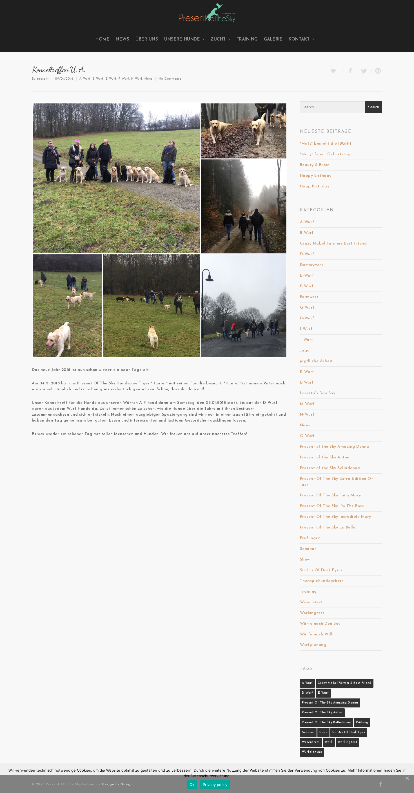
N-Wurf (307, 415)
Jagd (305, 350)
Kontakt (299, 39)
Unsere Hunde (182, 39)
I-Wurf (306, 329)
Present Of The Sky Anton (322, 712)
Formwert (309, 297)
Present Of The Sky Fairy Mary (330, 495)
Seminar (308, 549)
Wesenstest (311, 602)
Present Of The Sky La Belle (328, 527)
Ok (192, 784)
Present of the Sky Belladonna (330, 468)
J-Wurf (306, 340)
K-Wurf (307, 372)
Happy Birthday (315, 176)
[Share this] (350, 71)
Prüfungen (310, 538)
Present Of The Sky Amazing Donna (330, 702)
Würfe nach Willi (317, 634)
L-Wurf (307, 382)
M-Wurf (307, 404)
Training (247, 39)
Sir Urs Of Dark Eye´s (321, 570)
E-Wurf (111, 78)
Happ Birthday (315, 186)
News (122, 39)
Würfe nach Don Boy (320, 624)
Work (329, 742)
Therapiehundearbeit (321, 581)
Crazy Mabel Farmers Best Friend (333, 243)
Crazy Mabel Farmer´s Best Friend (344, 683)
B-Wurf (98, 78)
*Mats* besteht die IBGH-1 (325, 144)
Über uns (146, 39)
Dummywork (312, 265)
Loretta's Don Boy (317, 393)
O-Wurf (307, 436)
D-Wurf (307, 254)
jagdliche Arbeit (316, 361)
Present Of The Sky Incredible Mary (335, 517)
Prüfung (362, 722)
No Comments (170, 78)
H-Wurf (137, 78)
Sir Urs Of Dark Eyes (348, 732)
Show (305, 559)
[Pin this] (376, 71)
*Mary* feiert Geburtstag (325, 154)
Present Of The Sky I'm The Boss (332, 506)
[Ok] (407, 778)
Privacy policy (215, 784)
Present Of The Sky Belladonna (326, 722)
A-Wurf (85, 78)
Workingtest (312, 613)
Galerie (273, 39)
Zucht (218, 39)
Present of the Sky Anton (325, 457)
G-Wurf (307, 308)
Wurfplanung (313, 645)
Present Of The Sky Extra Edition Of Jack (336, 482)
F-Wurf (124, 78)
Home (102, 39)
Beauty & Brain (315, 165)
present (43, 78)
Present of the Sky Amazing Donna (334, 447)
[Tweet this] (364, 71)
